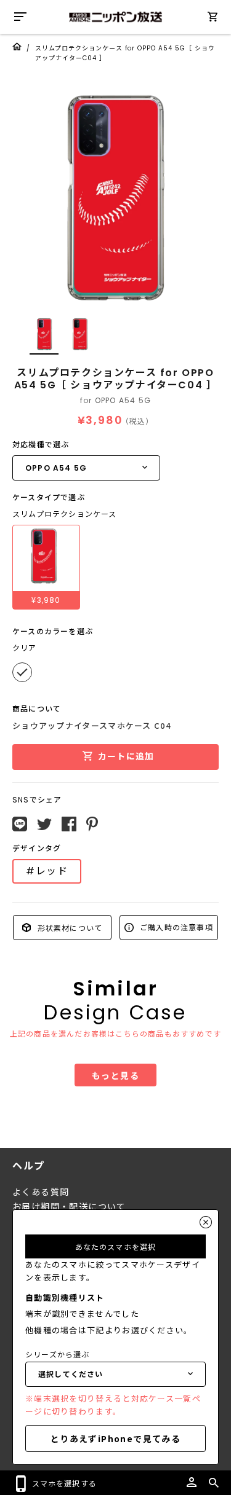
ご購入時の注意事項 (175, 927)
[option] (115, 198)
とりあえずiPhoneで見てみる (115, 1438)
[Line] (19, 824)
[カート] (212, 19)
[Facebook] (69, 824)
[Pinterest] (92, 824)
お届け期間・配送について (69, 1207)
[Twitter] (44, 824)
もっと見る (115, 1075)
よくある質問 (40, 1192)
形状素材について (68, 927)
